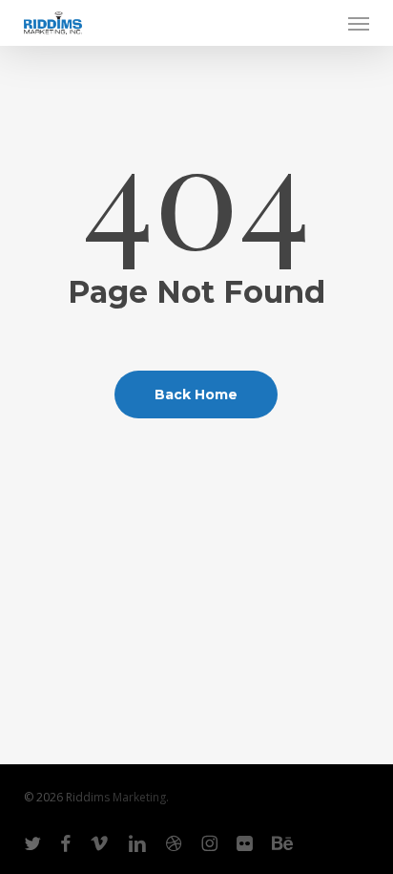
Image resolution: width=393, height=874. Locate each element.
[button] (358, 22)
